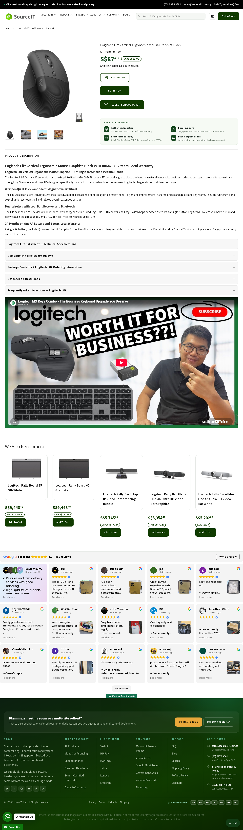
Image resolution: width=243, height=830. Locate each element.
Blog (174, 753)
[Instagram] (21, 789)
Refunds (112, 802)
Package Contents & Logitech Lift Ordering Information (45, 267)
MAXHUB (105, 761)
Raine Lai (116, 649)
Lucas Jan (116, 569)
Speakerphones (74, 761)
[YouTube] (29, 789)
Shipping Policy (180, 768)
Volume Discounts (146, 780)
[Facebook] (14, 789)
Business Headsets (76, 768)
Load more (121, 688)
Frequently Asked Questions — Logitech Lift (37, 290)
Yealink (104, 746)
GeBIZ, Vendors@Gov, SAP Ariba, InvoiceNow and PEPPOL (137, 140)
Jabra (103, 768)
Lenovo (104, 775)
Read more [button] (9, 597)
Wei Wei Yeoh (70, 609)
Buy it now (115, 90)
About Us (96, 14)
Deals (126, 14)
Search (176, 761)
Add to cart (15, 522)
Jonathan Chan (218, 609)
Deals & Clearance (75, 787)
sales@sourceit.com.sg (197, 4)
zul (63, 569)
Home (7, 28)
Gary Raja (165, 649)
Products (65, 14)
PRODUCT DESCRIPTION (22, 155)
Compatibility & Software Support (30, 255)
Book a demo (190, 721)
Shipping (105, 66)
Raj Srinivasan (21, 609)
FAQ (174, 746)
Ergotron (105, 783)
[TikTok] (36, 789)
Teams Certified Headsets (74, 778)
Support (112, 14)
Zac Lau (213, 569)
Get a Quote (228, 16)
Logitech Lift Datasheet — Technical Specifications (42, 244)
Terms (102, 802)
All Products (72, 746)
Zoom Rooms (144, 758)
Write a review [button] (228, 557)
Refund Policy (180, 775)
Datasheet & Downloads (24, 279)
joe (161, 569)
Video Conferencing (76, 753)
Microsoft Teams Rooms (146, 748)
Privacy (92, 802)
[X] (43, 789)
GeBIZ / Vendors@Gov (226, 4)
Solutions (46, 14)
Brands (80, 14)
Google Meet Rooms (148, 765)
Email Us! (13, 827)
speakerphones (25, 776)
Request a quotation (218, 721)
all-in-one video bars (29, 771)
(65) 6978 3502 (172, 4)
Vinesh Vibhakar (23, 649)
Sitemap (177, 783)
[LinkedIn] (7, 789)
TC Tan (65, 649)
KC (161, 609)
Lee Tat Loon (216, 649)
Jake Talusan (119, 609)
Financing (141, 787)
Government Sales (147, 773)
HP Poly (104, 753)
